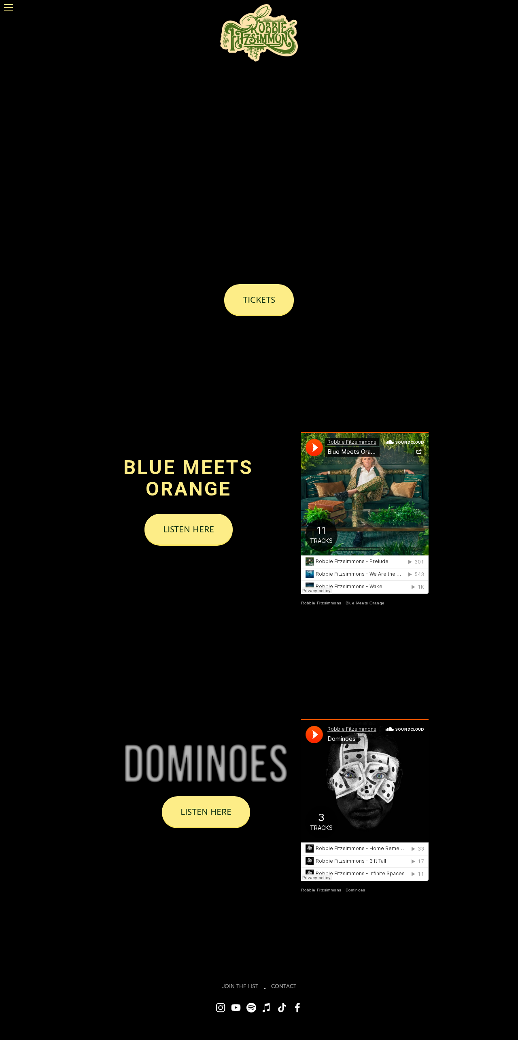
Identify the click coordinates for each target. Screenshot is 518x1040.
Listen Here (188, 529)
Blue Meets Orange (365, 603)
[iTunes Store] (267, 1007)
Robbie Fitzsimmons (321, 603)
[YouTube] (236, 1007)
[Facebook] (297, 1007)
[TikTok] (282, 1007)
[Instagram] (220, 1007)
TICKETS (259, 299)
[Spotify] (251, 1007)
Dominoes (355, 890)
